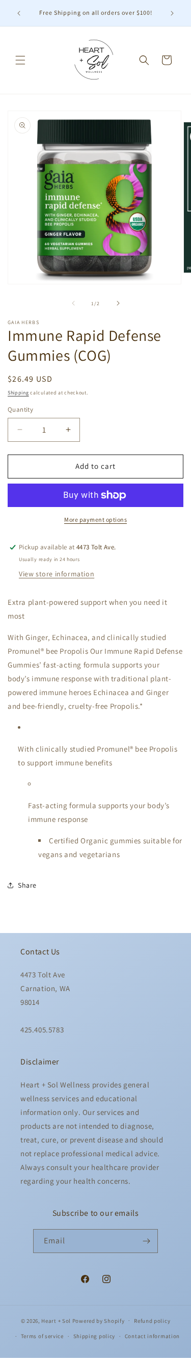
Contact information (152, 1336)
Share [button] (27, 885)
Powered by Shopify (98, 1320)
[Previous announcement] (19, 13)
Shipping (18, 392)
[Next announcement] (172, 13)
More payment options (95, 519)
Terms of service (42, 1336)
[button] (20, 60)
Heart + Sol (56, 1320)
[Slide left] (73, 303)
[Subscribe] (146, 1241)
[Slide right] (118, 303)
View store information (56, 573)
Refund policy (152, 1320)
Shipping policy (94, 1336)
